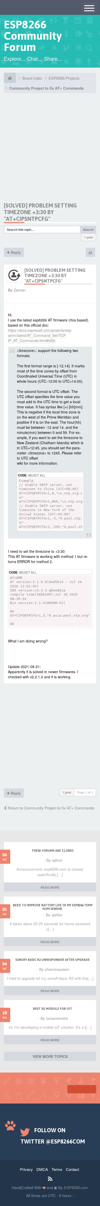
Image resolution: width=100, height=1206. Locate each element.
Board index (32, 78)
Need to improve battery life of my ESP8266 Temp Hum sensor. (53, 907)
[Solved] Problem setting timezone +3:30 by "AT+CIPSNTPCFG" (40, 212)
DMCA (42, 1169)
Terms (57, 1169)
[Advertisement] (50, 152)
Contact (72, 1169)
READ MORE (50, 887)
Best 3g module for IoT (52, 1009)
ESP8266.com (75, 1187)
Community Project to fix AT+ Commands (46, 88)
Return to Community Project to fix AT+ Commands (50, 807)
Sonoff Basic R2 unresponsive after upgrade (52, 960)
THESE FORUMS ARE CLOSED (53, 850)
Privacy (26, 1169)
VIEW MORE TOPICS (50, 1056)
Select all (36, 475)
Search (88, 229)
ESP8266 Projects (64, 78)
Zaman (19, 290)
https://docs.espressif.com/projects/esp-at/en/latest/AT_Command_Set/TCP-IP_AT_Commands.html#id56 (40, 335)
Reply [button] (15, 252)
